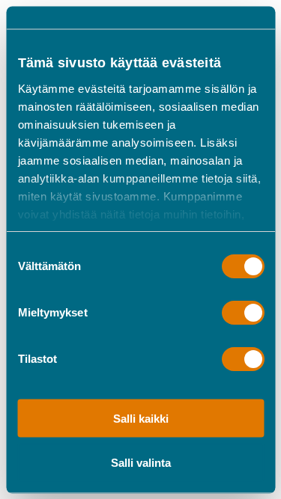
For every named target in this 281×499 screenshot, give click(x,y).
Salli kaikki (141, 418)
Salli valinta (141, 462)
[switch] (242, 312)
